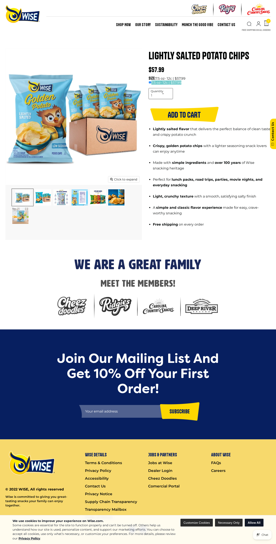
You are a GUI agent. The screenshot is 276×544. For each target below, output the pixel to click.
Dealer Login (160, 470)
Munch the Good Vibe (197, 24)
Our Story (143, 24)
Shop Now (123, 24)
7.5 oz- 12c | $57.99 (166, 83)
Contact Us (226, 24)
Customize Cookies (196, 522)
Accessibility (97, 478)
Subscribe (179, 411)
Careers (218, 470)
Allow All (254, 522)
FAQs (216, 463)
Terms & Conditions (103, 463)
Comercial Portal (164, 486)
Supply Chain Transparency (111, 502)
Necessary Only (229, 522)
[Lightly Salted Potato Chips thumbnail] (22, 197)
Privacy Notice (98, 494)
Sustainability (166, 24)
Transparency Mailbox (106, 509)
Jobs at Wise (160, 463)
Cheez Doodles (162, 478)
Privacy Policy (29, 538)
